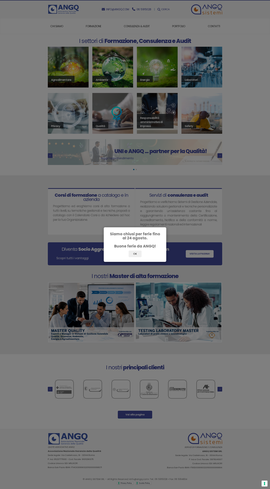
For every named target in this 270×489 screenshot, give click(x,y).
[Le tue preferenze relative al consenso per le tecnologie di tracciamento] (265, 484)
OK (135, 254)
